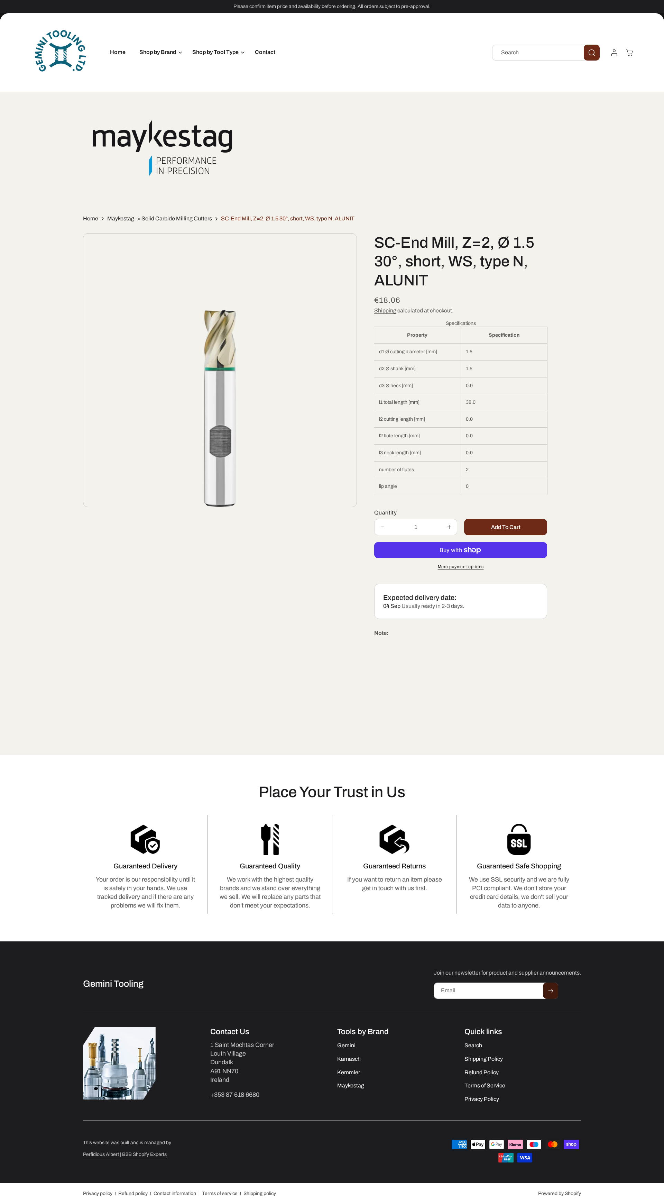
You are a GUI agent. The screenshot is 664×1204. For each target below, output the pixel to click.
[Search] (592, 53)
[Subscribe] (550, 991)
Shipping (385, 310)
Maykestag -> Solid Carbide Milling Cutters (159, 218)
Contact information (175, 1193)
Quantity (385, 513)
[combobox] (545, 52)
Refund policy (133, 1193)
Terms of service (220, 1193)
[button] (158, 52)
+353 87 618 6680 (234, 1094)
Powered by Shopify (559, 1193)
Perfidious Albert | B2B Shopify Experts (125, 1154)
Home (90, 218)
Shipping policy (259, 1193)
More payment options (461, 566)
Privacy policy (97, 1193)
